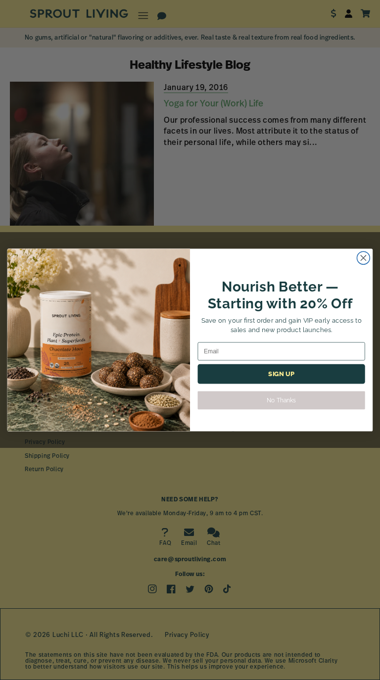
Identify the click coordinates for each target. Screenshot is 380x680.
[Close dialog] (363, 257)
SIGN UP (281, 374)
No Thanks (281, 400)
